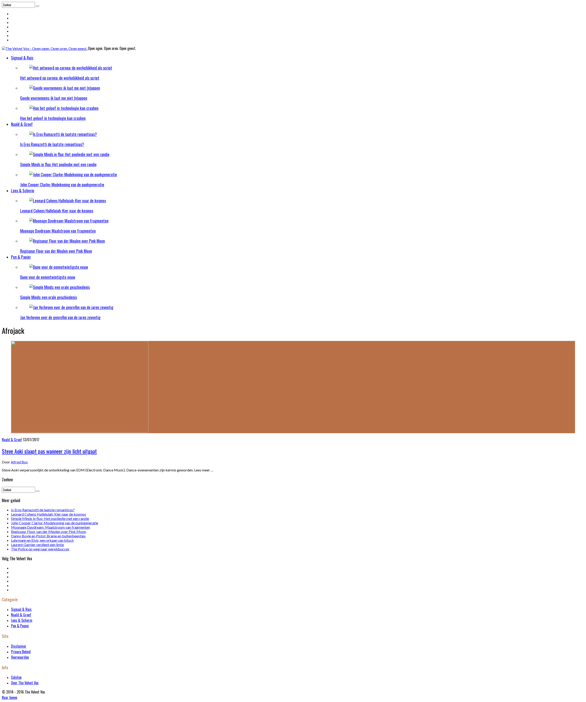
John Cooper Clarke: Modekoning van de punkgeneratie (62, 185)
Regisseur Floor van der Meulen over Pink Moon (56, 251)
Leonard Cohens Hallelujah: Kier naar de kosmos (56, 211)
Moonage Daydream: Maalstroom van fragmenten (58, 231)
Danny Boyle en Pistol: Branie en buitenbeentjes (48, 536)
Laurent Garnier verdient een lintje (37, 544)
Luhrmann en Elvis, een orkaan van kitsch (42, 540)
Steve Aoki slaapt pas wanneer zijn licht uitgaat (49, 451)
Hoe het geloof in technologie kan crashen (53, 118)
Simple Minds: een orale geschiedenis (48, 297)
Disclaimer (18, 646)
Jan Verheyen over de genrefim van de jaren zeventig (60, 317)
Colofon (16, 677)
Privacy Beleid (21, 651)
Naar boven (9, 697)
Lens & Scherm (22, 190)
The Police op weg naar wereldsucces (40, 549)
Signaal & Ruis (22, 58)
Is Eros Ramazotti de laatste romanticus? (52, 144)
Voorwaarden (20, 657)
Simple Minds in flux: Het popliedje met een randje (58, 164)
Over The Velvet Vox (24, 683)
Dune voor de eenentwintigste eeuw (47, 277)
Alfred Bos (19, 462)
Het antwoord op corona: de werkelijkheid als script (59, 78)
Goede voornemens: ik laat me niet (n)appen (53, 98)
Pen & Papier (21, 257)
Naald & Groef (22, 124)
